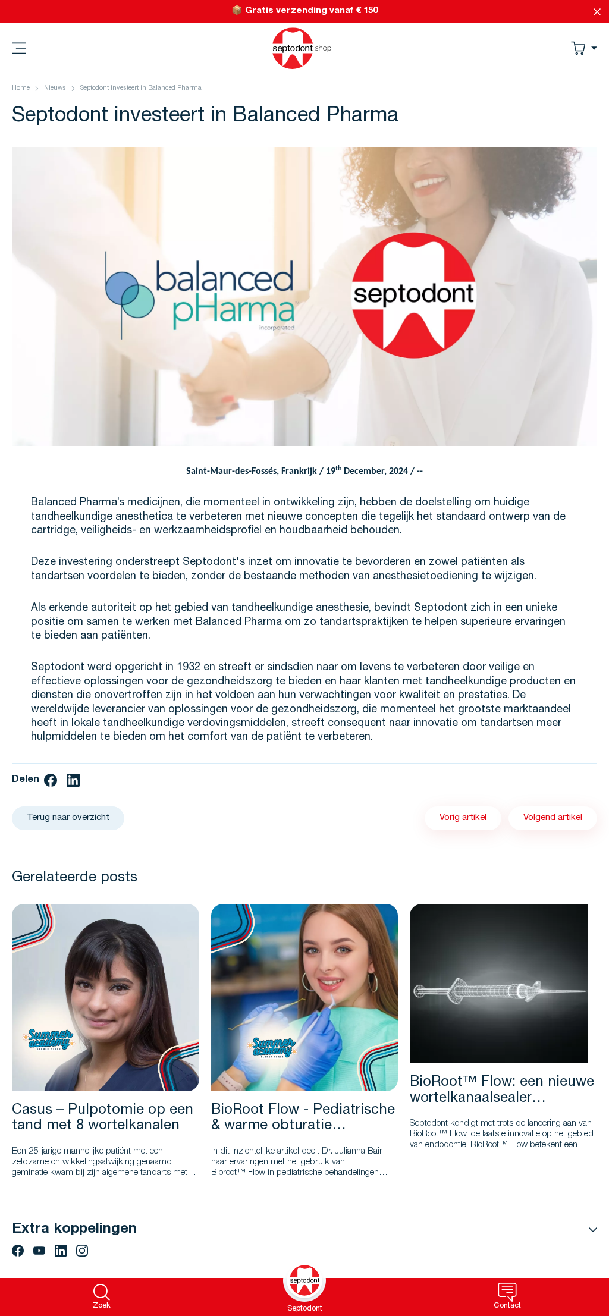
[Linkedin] (61, 1251)
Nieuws (55, 88)
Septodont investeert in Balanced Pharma (141, 88)
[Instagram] (82, 1251)
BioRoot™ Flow (499, 1145)
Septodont (304, 1309)
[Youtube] (39, 1251)
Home (21, 88)
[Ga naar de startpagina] (302, 48)
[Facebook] (18, 1251)
